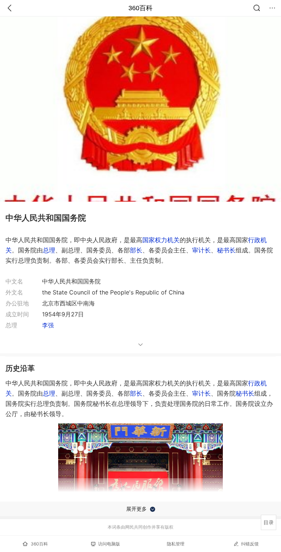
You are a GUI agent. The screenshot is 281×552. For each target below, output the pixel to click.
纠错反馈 (250, 544)
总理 (49, 250)
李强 (48, 325)
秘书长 (226, 250)
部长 (136, 250)
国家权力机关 (161, 240)
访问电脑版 (109, 544)
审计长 (201, 250)
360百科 (140, 8)
